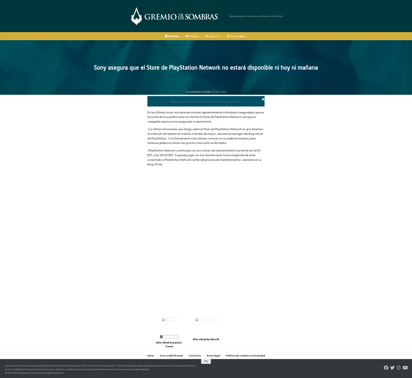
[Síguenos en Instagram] (398, 367)
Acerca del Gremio (171, 355)
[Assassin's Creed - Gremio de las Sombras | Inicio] (177, 16)
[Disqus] (206, 269)
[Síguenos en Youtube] (405, 367)
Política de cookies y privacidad (245, 355)
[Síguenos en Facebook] (386, 367)
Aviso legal (213, 355)
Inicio (150, 355)
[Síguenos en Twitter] (392, 367)
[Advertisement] (206, 199)
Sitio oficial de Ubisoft (206, 339)
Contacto (195, 355)
